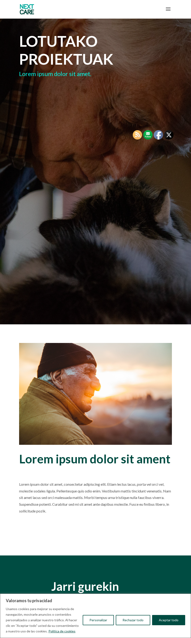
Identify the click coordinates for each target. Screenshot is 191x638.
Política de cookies (61, 631)
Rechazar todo (133, 620)
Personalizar (98, 620)
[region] (95, 616)
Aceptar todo (168, 620)
